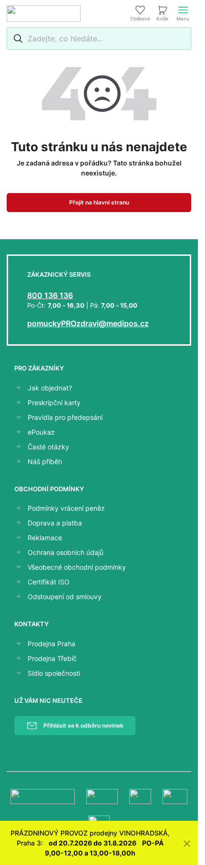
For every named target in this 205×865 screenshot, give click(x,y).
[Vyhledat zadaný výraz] (17, 38)
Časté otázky (48, 447)
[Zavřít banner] (187, 843)
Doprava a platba (55, 523)
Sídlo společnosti (54, 673)
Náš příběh (45, 461)
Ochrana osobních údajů (65, 552)
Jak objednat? (50, 388)
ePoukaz (41, 432)
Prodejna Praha (51, 644)
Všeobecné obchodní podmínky (77, 567)
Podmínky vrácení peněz (66, 508)
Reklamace (45, 538)
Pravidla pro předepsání (65, 417)
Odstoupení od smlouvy (65, 597)
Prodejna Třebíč (52, 658)
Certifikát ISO (49, 582)
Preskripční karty (54, 402)
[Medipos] (44, 13)
